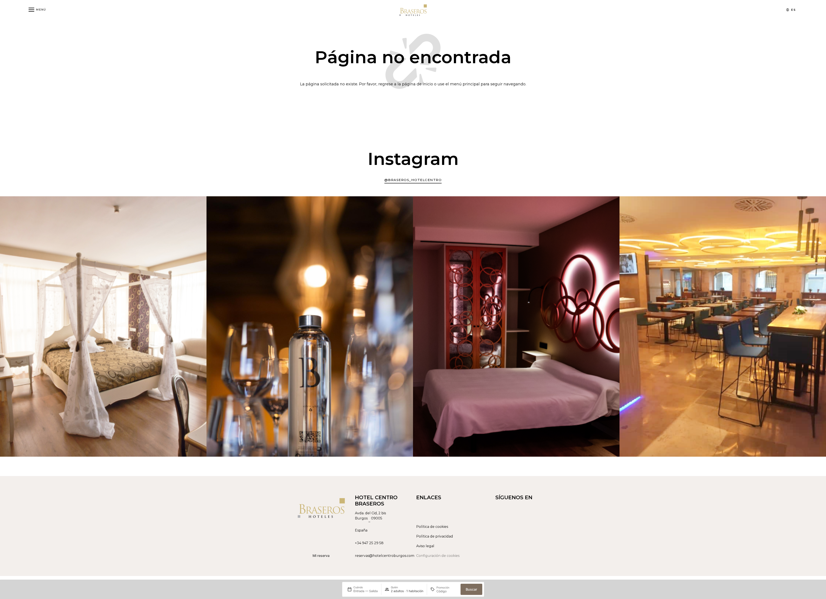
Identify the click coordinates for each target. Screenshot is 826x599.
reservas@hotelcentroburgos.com (384, 556)
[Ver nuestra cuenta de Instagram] (527, 554)
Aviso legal (425, 546)
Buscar (471, 589)
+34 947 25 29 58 (369, 543)
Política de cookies (432, 527)
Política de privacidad (434, 536)
